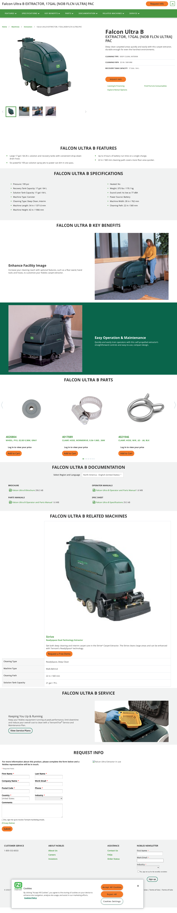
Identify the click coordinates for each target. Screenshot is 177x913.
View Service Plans (20, 730)
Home (4, 27)
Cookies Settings (112, 901)
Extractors (28, 27)
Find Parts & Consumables (155, 86)
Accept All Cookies (112, 887)
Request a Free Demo (59, 653)
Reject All (112, 894)
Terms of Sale (167, 890)
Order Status (113, 859)
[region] (77, 894)
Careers (52, 854)
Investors (52, 859)
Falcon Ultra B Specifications (109, 502)
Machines (15, 27)
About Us (52, 850)
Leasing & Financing (115, 86)
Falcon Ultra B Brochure (23, 490)
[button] (18, 886)
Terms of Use (154, 890)
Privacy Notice (8, 823)
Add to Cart (14, 453)
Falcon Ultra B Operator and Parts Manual (116, 490)
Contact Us (112, 850)
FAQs (109, 854)
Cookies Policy (30, 898)
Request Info (116, 79)
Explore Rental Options (117, 90)
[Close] (138, 886)
